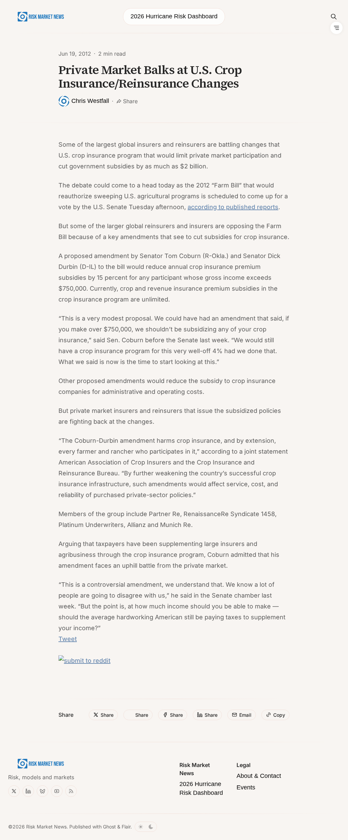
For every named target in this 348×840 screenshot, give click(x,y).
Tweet (67, 638)
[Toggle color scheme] (146, 827)
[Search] (334, 17)
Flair (126, 826)
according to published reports (233, 207)
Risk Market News (46, 826)
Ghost (109, 826)
